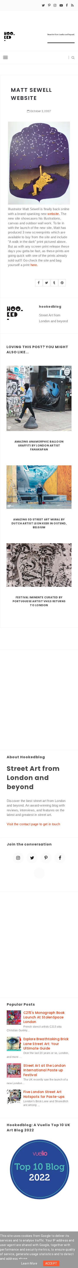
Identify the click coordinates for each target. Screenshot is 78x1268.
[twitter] (43, 5)
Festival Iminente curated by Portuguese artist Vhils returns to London (39, 601)
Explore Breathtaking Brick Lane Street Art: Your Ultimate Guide (46, 1044)
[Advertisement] (39, 700)
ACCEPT (51, 1263)
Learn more (29, 1263)
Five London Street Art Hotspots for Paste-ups (44, 1094)
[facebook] (67, 5)
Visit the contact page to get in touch (33, 824)
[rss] (72, 5)
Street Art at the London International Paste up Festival (44, 1070)
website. (53, 214)
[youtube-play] (61, 5)
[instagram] (55, 5)
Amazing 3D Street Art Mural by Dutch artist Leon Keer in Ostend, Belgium (39, 523)
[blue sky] (39, 873)
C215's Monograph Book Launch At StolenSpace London (44, 1017)
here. (34, 265)
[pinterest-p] (49, 5)
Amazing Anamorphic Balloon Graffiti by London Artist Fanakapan (39, 445)
